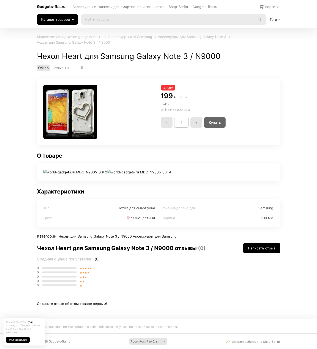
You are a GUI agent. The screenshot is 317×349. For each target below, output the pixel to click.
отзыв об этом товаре (73, 303)
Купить (215, 122)
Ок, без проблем (18, 339)
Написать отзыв (261, 248)
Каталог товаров (55, 19)
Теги (273, 19)
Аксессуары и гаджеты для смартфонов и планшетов (118, 7)
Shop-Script (178, 7)
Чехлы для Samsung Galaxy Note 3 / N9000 (73, 42)
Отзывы (59, 68)
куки (30, 322)
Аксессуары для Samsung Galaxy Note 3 (192, 36)
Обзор (43, 68)
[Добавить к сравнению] (81, 67)
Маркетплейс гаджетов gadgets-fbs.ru (69, 36)
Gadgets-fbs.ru (51, 6)
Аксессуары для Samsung (130, 36)
